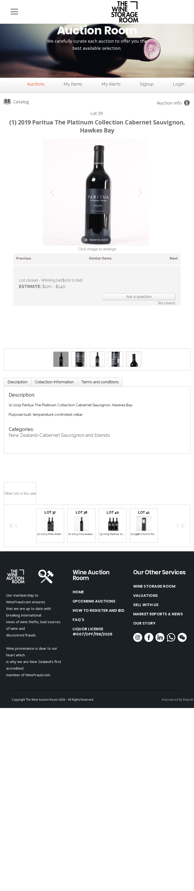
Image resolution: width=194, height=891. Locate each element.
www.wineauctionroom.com (57, 465)
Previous (23, 258)
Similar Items (100, 258)
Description (17, 382)
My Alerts (111, 84)
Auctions (35, 84)
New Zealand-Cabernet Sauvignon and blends (59, 435)
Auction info (169, 103)
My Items (73, 84)
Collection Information (54, 382)
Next (174, 258)
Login (178, 84)
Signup (147, 84)
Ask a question (139, 296)
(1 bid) (77, 280)
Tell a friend (166, 303)
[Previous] (52, 192)
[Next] (140, 192)
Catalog (21, 102)
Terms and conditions (100, 382)
